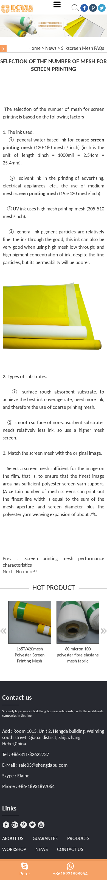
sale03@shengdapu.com (43, 765)
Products (78, 838)
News (51, 48)
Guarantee (45, 838)
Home (35, 48)
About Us (12, 838)
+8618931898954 (70, 874)
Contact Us (70, 849)
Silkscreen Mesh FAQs (82, 48)
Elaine (23, 776)
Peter (24, 874)
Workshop (14, 849)
